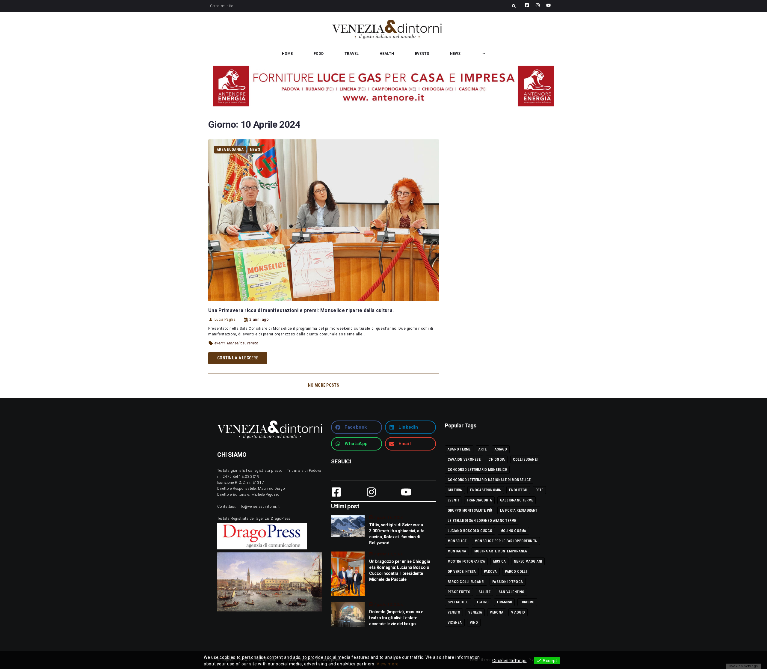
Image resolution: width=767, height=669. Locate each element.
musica (499, 561)
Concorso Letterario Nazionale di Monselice (489, 480)
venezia (475, 612)
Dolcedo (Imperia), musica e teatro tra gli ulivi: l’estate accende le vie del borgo (396, 617)
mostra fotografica (466, 561)
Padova (490, 571)
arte (482, 449)
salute (484, 592)
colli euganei (525, 459)
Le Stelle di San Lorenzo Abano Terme (482, 521)
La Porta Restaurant (518, 510)
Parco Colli (516, 571)
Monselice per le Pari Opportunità (506, 541)
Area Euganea (230, 149)
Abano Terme (459, 449)
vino (474, 622)
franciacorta (479, 500)
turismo (527, 602)
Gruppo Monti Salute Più (470, 510)
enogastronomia (485, 490)
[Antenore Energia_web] (383, 86)
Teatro (483, 602)
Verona (496, 612)
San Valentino (512, 592)
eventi (220, 343)
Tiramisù (504, 602)
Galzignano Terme (516, 500)
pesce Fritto (459, 592)
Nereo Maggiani (528, 561)
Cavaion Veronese (464, 459)
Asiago (501, 449)
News (255, 149)
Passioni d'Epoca (507, 582)
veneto (253, 343)
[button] (356, 427)
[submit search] (514, 6)
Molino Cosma (513, 531)
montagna (457, 551)
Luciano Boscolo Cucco (470, 531)
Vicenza (455, 622)
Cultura (455, 490)
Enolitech (518, 490)
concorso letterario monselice (477, 470)
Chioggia (496, 459)
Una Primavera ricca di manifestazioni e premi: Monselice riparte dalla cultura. (301, 310)
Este (539, 490)
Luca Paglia (225, 319)
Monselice (236, 343)
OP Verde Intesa (462, 571)
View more (388, 664)
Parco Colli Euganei (466, 582)
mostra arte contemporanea (500, 551)
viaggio (518, 612)
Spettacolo (458, 602)
